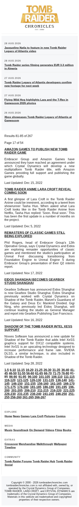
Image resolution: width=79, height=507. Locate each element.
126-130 (35, 380)
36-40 (65, 370)
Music (8, 430)
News (16, 416)
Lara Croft (37, 416)
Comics (61, 416)
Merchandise (27, 443)
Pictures (49, 416)
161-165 (56, 383)
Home (8, 416)
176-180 (23, 387)
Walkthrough (44, 443)
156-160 (43, 383)
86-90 (13, 376)
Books (67, 430)
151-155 (30, 383)
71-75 (57, 373)
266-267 (40, 397)
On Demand (36, 430)
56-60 (30, 373)
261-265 (28, 397)
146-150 (17, 383)
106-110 (57, 376)
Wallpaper (60, 443)
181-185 (35, 387)
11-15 (21, 370)
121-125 (22, 380)
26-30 (47, 370)
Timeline (10, 447)
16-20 (30, 370)
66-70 (48, 373)
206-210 (30, 390)
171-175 (10, 387)
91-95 (22, 376)
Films (58, 430)
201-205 (17, 390)
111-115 (69, 376)
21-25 (39, 370)
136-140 (61, 380)
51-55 (22, 373)
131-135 (48, 380)
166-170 (69, 383)
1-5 (6, 370)
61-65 (39, 373)
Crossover (11, 443)
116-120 (10, 380)
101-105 (44, 376)
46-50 (13, 373)
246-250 (61, 394)
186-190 (48, 387)
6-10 (13, 370)
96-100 (32, 376)
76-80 (65, 373)
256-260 (16, 397)
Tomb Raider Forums (18, 461)
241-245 (48, 394)
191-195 (61, 387)
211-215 (43, 390)
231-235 (23, 394)
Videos (49, 430)
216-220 (56, 390)
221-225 (69, 390)
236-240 (35, 394)
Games (25, 416)
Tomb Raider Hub (44, 461)
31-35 (56, 370)
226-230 (10, 394)
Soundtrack (20, 430)
